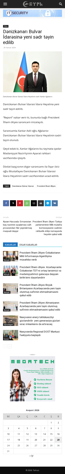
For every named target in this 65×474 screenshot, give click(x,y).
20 (36, 439)
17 (8, 439)
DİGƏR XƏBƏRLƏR (28, 245)
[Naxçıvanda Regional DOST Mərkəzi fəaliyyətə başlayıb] (10, 335)
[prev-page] (5, 346)
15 (51, 434)
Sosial (6, 339)
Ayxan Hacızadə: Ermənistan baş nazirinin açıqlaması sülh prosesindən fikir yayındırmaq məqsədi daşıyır (17, 226)
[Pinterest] (20, 203)
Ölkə (6, 26)
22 (51, 439)
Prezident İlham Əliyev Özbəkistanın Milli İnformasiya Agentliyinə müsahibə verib (40, 256)
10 (8, 434)
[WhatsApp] (27, 203)
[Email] (34, 203)
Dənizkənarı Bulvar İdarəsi (23, 186)
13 (36, 434)
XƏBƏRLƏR (10, 245)
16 (58, 434)
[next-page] (10, 346)
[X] (13, 203)
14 (44, 434)
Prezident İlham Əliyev (46, 186)
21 (44, 439)
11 (19, 434)
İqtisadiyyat (8, 324)
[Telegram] (48, 203)
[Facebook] (6, 203)
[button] (5, 4)
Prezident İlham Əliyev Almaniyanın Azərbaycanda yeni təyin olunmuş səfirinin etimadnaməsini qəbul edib (40, 306)
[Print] (41, 203)
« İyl (31, 455)
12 (27, 434)
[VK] (55, 203)
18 (19, 439)
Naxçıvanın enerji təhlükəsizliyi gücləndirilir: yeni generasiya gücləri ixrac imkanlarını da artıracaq (40, 321)
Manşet (7, 260)
